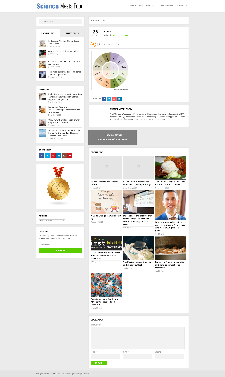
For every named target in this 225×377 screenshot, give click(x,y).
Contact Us (181, 5)
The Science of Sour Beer (112, 139)
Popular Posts (48, 33)
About (133, 5)
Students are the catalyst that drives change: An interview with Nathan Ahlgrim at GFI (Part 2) (65, 97)
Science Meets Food (120, 35)
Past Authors (166, 5)
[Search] (41, 21)
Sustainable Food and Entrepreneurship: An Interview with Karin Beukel (64, 110)
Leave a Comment (112, 44)
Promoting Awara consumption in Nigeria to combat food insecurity (170, 265)
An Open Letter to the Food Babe (63, 51)
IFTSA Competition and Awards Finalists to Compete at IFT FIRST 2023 (105, 255)
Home (95, 20)
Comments (96, 325)
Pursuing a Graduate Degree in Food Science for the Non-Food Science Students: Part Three (64, 133)
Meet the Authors (148, 5)
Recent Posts (72, 33)
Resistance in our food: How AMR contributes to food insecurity (104, 302)
